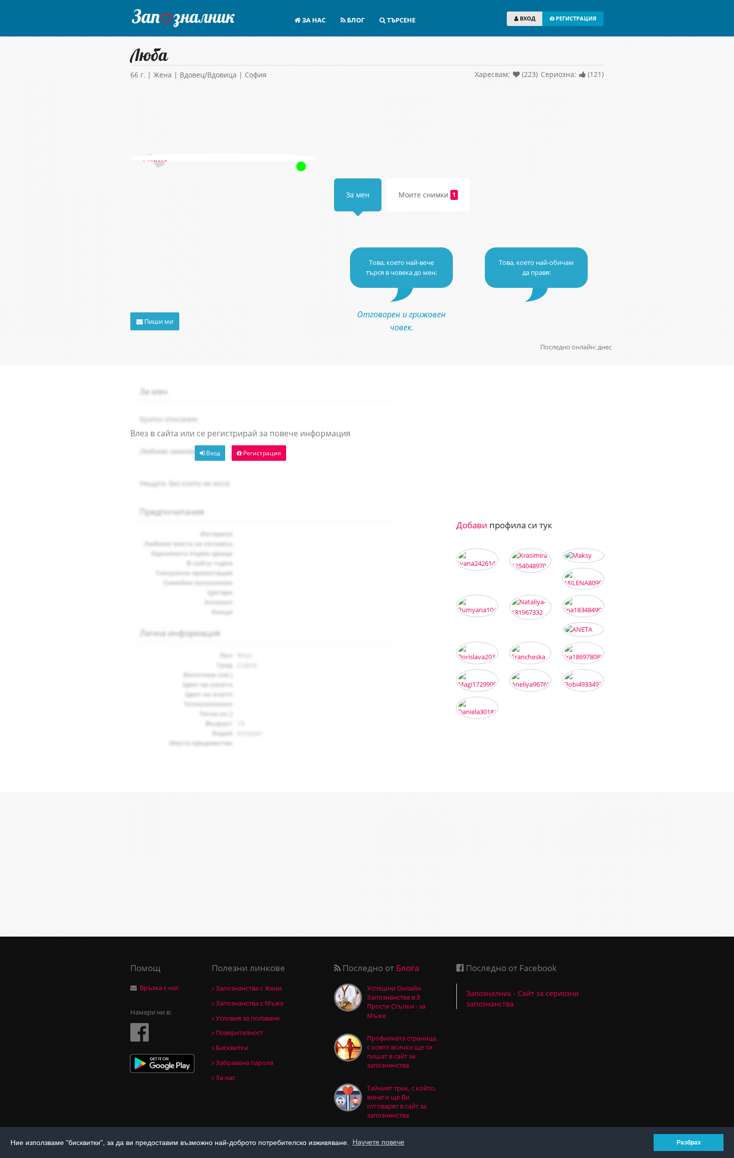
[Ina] (583, 606)
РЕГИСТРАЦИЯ (575, 18)
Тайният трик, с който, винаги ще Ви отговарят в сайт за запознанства (401, 1102)
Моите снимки (427, 194)
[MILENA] (583, 579)
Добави (471, 525)
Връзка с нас (159, 987)
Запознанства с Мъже (249, 1003)
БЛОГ (355, 19)
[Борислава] (477, 653)
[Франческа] (530, 653)
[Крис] (583, 680)
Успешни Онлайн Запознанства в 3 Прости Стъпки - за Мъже (396, 1002)
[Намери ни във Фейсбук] (139, 1032)
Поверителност (238, 1032)
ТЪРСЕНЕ (400, 19)
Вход (212, 453)
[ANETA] (583, 629)
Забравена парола (243, 1062)
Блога (407, 968)
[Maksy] (583, 555)
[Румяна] (477, 606)
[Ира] (583, 653)
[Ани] (530, 680)
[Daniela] (477, 708)
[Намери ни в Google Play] (162, 1065)
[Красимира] (530, 560)
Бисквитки (231, 1047)
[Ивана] (477, 559)
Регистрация (261, 453)
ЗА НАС (313, 19)
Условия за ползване (247, 1018)
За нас (224, 1077)
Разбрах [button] (689, 1142)
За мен (357, 194)
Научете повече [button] (378, 1142)
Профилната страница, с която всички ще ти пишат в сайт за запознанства (402, 1052)
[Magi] (477, 680)
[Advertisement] (367, 118)
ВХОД (526, 18)
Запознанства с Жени (248, 988)
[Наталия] (530, 607)
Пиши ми (158, 321)
